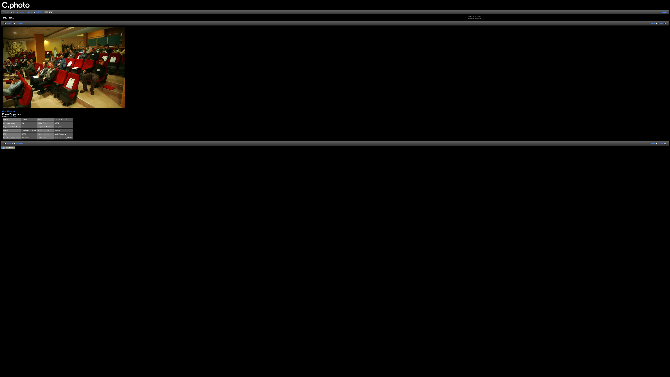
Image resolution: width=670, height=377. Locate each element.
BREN (39, 12)
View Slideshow (9, 111)
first (9, 23)
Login (664, 12)
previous (19, 23)
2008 (21, 12)
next (653, 23)
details (13, 116)
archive (30, 12)
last (661, 23)
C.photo (6, 12)
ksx (14, 12)
